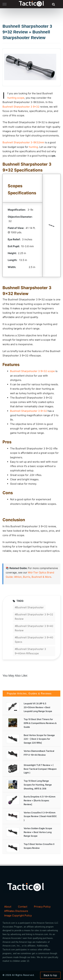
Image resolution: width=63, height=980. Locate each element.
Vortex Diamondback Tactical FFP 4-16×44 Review (39, 753)
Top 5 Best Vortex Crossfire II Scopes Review (39, 846)
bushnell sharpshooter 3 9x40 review (34, 628)
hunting (33, 147)
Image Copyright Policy (18, 915)
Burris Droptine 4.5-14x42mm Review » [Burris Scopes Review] (39, 800)
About (7, 906)
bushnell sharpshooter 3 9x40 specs (34, 639)
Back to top (50, 975)
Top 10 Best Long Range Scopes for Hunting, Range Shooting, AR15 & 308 (38, 784)
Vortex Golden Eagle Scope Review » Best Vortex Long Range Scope (38, 832)
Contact (22, 906)
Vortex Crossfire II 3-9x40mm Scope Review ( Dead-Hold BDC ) (40, 816)
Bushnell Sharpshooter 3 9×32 (21, 106)
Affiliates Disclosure (16, 911)
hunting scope (15, 97)
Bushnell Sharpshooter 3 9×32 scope (32, 371)
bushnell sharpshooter (30, 607)
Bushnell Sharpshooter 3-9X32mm (23, 142)
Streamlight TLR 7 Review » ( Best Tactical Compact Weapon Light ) (40, 769)
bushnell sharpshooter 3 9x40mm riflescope (30, 651)
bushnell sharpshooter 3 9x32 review (34, 616)
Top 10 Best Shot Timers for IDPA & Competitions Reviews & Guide (40, 723)
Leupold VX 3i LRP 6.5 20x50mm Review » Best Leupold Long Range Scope (38, 707)
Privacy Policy (42, 906)
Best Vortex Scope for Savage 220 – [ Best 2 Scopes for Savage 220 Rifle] (39, 739)
